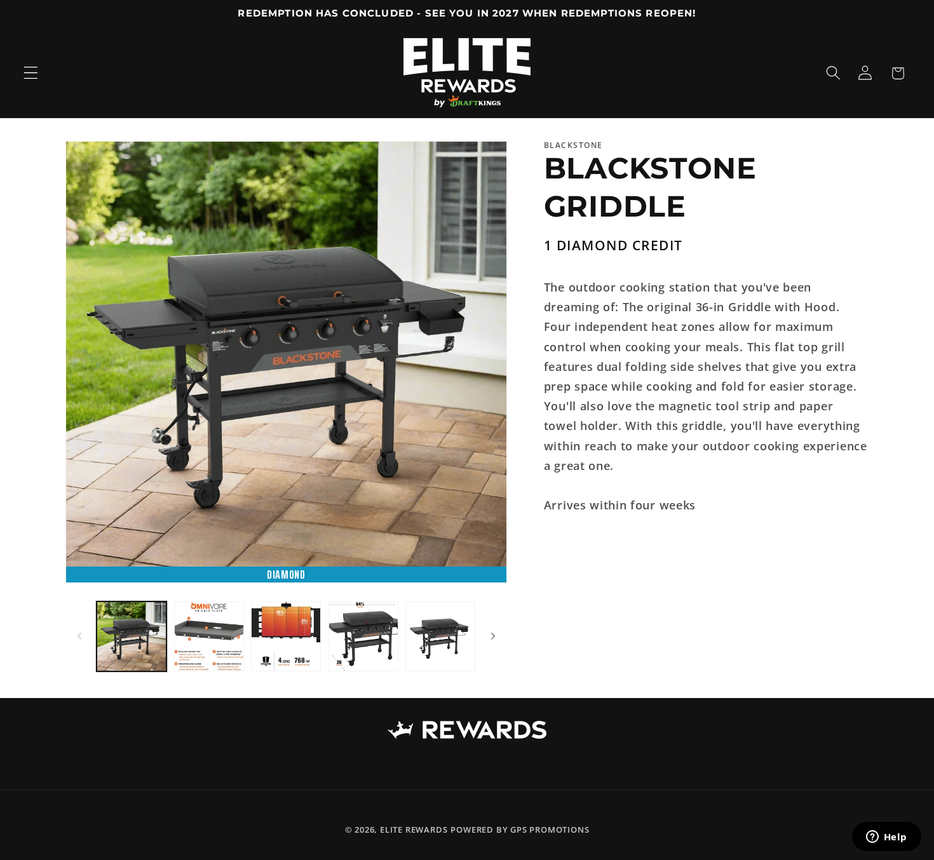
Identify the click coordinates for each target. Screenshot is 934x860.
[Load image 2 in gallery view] (209, 636)
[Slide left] (79, 636)
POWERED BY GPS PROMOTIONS (519, 830)
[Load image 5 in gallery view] (440, 636)
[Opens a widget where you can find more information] (886, 838)
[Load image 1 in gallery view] (131, 636)
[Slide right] (493, 636)
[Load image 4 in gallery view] (363, 636)
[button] (31, 73)
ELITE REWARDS (413, 830)
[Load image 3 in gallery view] (286, 636)
